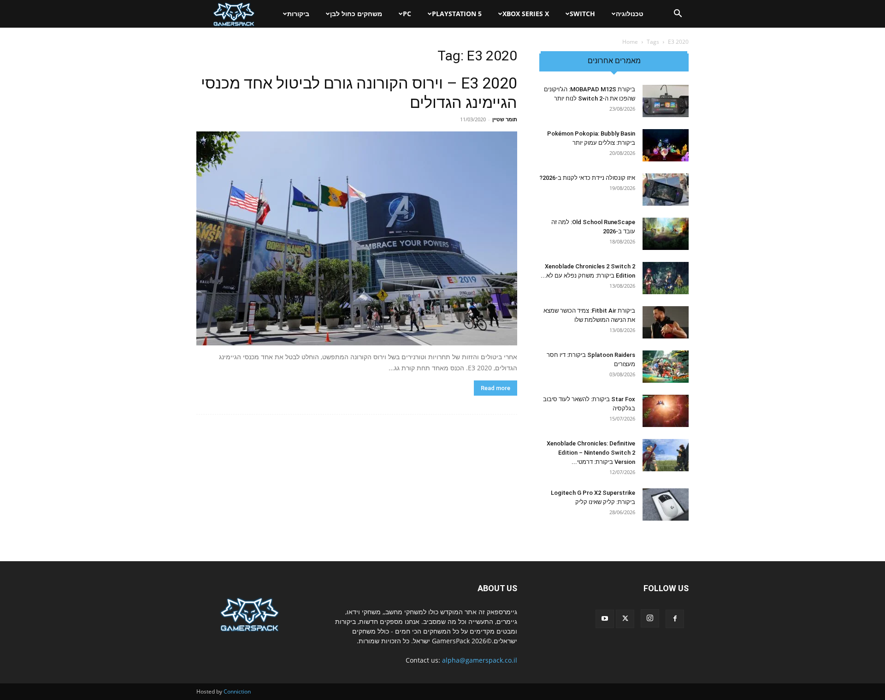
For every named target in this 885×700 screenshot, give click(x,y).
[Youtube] (605, 619)
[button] (678, 14)
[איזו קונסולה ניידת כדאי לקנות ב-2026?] (666, 189)
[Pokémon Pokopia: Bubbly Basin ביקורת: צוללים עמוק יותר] (666, 145)
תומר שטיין (504, 119)
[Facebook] (675, 619)
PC (407, 13)
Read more (495, 388)
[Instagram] (650, 618)
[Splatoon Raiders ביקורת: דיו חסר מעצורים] (666, 366)
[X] (625, 619)
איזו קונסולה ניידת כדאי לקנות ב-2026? (587, 177)
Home (630, 42)
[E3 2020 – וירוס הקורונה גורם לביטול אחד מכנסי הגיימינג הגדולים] (356, 238)
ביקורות (298, 13)
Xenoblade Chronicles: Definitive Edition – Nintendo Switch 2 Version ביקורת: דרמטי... (591, 452)
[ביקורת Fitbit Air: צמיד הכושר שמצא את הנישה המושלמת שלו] (666, 322)
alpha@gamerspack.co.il (479, 660)
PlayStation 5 (457, 13)
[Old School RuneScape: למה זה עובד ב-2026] (666, 234)
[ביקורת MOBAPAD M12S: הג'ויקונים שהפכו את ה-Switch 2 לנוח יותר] (666, 101)
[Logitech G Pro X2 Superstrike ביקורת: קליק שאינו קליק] (666, 504)
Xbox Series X (525, 13)
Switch (582, 13)
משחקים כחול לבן (356, 13)
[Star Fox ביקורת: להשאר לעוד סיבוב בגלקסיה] (666, 411)
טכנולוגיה (629, 13)
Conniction (237, 691)
